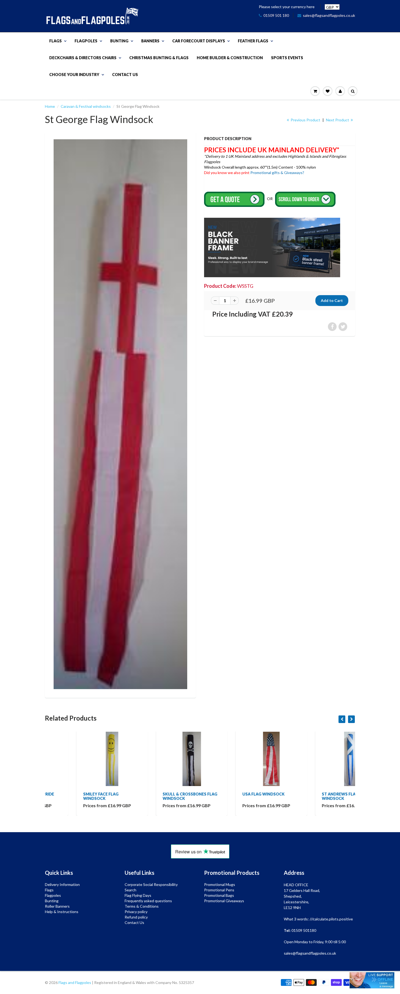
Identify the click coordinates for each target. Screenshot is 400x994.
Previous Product (305, 120)
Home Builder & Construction (230, 57)
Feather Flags (253, 41)
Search (130, 890)
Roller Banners (57, 906)
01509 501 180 (276, 15)
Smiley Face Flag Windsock (69, 796)
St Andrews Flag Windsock (309, 796)
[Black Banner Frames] (272, 247)
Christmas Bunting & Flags (159, 57)
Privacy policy (136, 911)
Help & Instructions (61, 911)
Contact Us (125, 74)
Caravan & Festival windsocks (86, 106)
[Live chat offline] (372, 980)
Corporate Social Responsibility (151, 884)
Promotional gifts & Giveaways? (277, 172)
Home (50, 106)
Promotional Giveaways (224, 900)
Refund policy (136, 917)
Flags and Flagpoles (75, 982)
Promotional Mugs (219, 884)
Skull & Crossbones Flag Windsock (158, 796)
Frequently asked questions (148, 900)
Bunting (119, 41)
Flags (55, 41)
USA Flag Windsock (232, 794)
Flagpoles (86, 41)
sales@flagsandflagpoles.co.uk (329, 15)
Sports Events (287, 57)
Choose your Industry (74, 74)
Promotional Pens (219, 890)
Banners (150, 41)
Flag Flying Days (138, 895)
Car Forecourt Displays (198, 41)
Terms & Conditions (142, 906)
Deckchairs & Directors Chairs (82, 57)
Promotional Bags (219, 895)
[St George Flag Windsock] (120, 414)
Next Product (338, 120)
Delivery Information (62, 884)
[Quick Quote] (234, 199)
